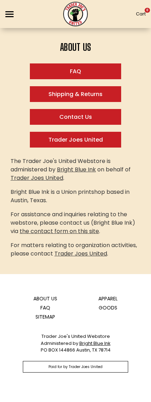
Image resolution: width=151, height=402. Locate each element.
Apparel (108, 298)
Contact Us (75, 117)
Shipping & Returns (75, 94)
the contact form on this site (59, 231)
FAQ (75, 71)
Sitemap (45, 316)
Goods (108, 307)
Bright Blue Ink (76, 169)
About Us (45, 298)
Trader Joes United (75, 140)
